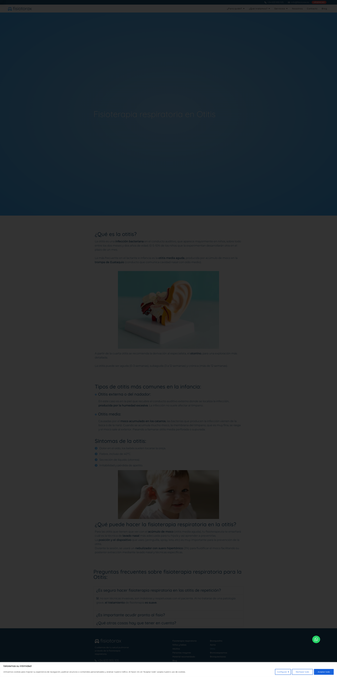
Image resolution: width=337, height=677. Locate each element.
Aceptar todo (324, 672)
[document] (168, 338)
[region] (168, 669)
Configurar (282, 672)
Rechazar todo (302, 672)
